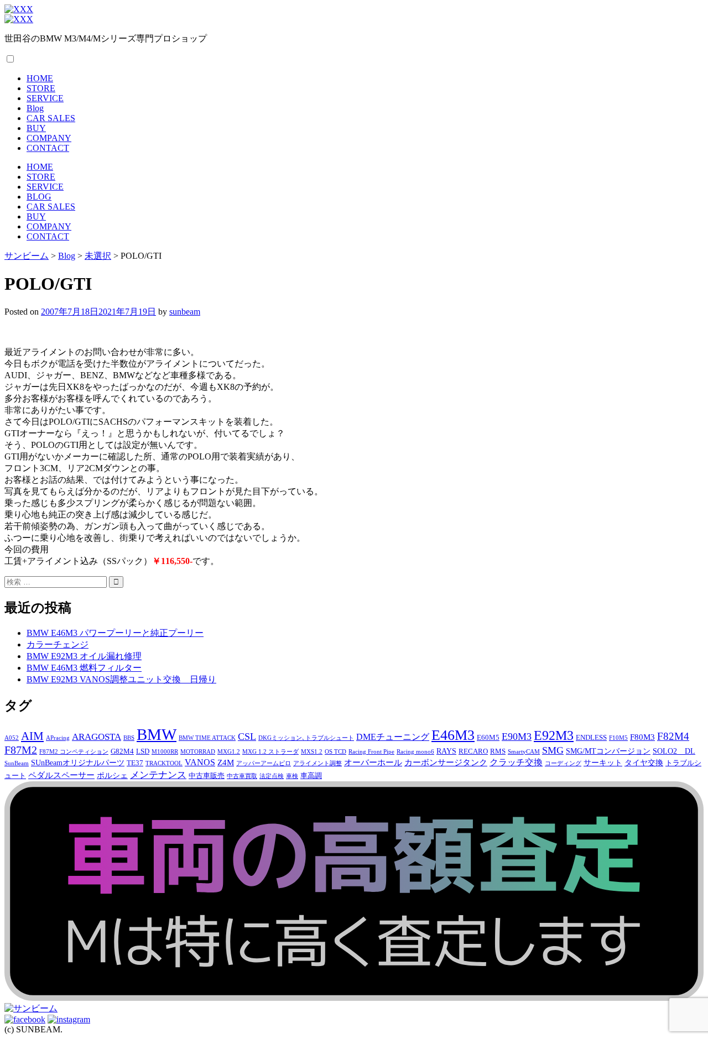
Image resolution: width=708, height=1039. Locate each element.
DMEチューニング (392, 737)
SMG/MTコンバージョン (608, 750)
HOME (40, 78)
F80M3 (642, 737)
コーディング (563, 763)
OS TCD (335, 752)
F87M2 (20, 750)
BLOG (39, 196)
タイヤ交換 (643, 762)
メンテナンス (158, 775)
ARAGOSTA (96, 737)
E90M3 (517, 736)
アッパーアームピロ (263, 763)
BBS (128, 738)
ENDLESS (591, 738)
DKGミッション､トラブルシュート (306, 738)
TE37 (135, 763)
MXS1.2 (311, 752)
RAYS (446, 750)
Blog (35, 108)
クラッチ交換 (516, 762)
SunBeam (16, 763)
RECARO (473, 751)
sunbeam (184, 311)
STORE (41, 88)
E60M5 (488, 738)
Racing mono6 (415, 752)
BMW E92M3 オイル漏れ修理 (84, 656)
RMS (498, 751)
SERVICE (45, 98)
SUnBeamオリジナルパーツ (77, 762)
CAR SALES (51, 118)
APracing (58, 738)
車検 (292, 776)
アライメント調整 (317, 763)
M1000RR (165, 752)
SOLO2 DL (674, 750)
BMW (156, 734)
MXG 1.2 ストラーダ (270, 752)
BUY (36, 128)
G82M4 (122, 751)
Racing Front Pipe (371, 752)
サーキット (603, 762)
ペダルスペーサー (61, 775)
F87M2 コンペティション (73, 752)
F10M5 (618, 738)
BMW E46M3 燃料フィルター (84, 667)
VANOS (200, 762)
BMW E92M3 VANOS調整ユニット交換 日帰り (121, 679)
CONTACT (48, 148)
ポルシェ (112, 775)
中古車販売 (207, 776)
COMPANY (49, 138)
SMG (553, 750)
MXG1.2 (228, 752)
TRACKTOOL (164, 763)
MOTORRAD (197, 752)
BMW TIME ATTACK (207, 738)
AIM (32, 736)
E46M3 (453, 735)
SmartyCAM (524, 752)
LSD (142, 751)
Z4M (225, 762)
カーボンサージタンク (445, 762)
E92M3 (554, 735)
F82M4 (673, 736)
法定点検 (271, 776)
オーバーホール (373, 762)
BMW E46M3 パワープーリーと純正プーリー (115, 633)
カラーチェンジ (57, 644)
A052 (11, 738)
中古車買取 (242, 776)
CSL (247, 736)
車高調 (311, 776)
